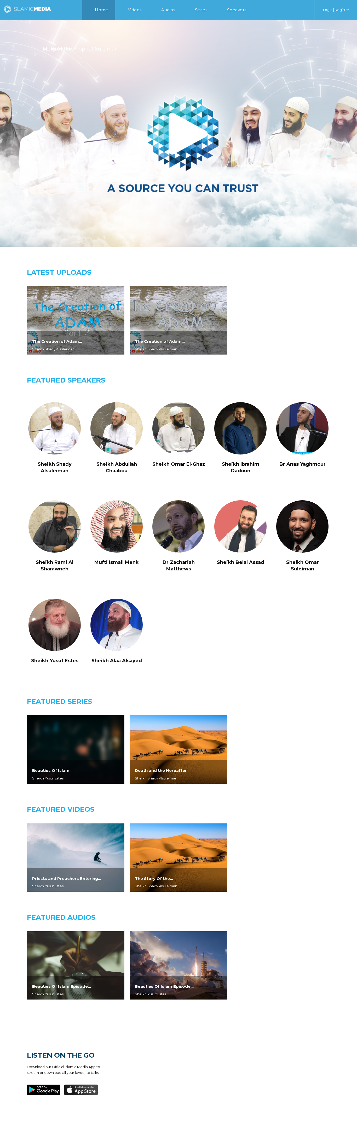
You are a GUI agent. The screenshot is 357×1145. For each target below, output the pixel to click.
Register (342, 10)
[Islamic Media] (27, 9)
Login (327, 10)
